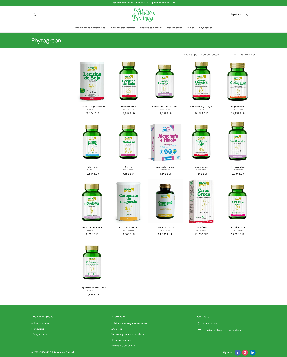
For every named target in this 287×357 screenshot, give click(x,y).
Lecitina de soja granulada (92, 106)
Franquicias (37, 329)
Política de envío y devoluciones (129, 323)
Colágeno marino (238, 106)
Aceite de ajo (201, 167)
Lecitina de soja (128, 106)
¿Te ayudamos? (40, 334)
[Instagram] (245, 353)
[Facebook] (238, 353)
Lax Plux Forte (238, 227)
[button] (34, 14)
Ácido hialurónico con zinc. (165, 106)
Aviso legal (117, 329)
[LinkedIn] (253, 353)
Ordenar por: (191, 55)
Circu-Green (202, 227)
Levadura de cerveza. (92, 227)
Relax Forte (92, 167)
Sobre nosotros (40, 323)
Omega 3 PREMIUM (165, 227)
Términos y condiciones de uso (128, 334)
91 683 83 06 (210, 324)
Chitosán (128, 167)
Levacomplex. (238, 167)
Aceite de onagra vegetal (201, 106)
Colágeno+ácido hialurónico (92, 287)
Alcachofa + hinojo (165, 167)
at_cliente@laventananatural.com (222, 330)
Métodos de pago (121, 340)
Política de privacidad (123, 346)
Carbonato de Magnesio (128, 227)
